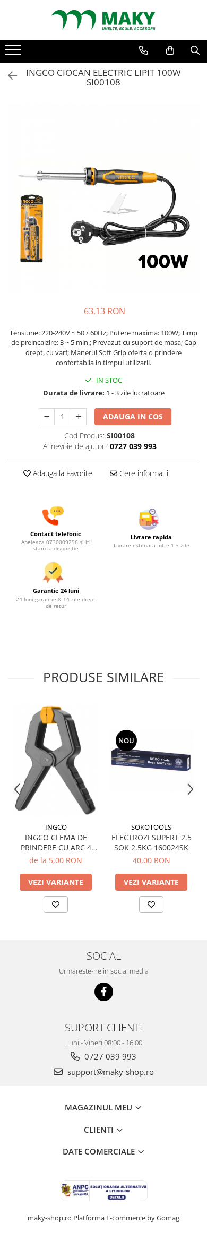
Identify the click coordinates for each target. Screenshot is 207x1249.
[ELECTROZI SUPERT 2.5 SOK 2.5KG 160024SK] (151, 760)
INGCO (56, 827)
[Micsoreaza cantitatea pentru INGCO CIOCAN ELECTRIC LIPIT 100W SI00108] (47, 416)
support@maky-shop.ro (109, 1071)
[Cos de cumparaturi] (170, 50)
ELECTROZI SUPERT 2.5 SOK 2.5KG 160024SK (151, 842)
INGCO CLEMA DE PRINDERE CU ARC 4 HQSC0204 (56, 842)
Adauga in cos (133, 416)
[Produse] (14, 53)
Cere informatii (142, 473)
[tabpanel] (103, 199)
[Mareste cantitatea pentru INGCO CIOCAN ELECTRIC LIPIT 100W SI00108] (79, 416)
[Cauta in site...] (195, 50)
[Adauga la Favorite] (56, 904)
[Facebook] (103, 992)
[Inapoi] (8, 75)
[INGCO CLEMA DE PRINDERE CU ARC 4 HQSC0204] (55, 760)
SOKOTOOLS (151, 827)
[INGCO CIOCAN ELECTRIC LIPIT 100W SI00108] (103, 199)
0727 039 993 (109, 1056)
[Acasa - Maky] (103, 20)
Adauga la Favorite (61, 473)
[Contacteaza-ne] (144, 50)
